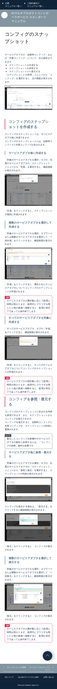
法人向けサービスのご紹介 (28, 677)
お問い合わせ (48, 677)
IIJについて (9, 677)
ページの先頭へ (47, 656)
